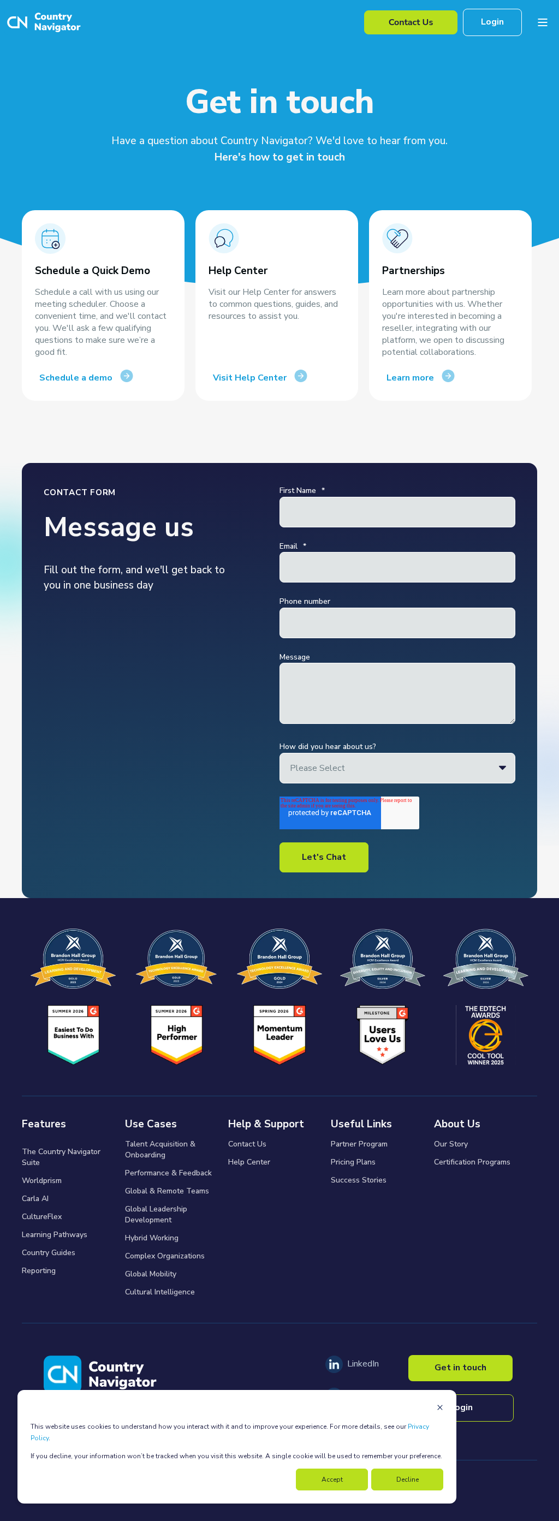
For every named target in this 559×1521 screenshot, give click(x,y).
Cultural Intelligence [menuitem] (160, 1292)
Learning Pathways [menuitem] (54, 1234)
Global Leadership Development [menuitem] (156, 1214)
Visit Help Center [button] (250, 378)
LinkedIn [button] (363, 1364)
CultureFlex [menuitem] (42, 1216)
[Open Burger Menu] (543, 22)
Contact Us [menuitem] (247, 1144)
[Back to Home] (42, 22)
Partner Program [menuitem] (359, 1144)
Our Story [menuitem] (451, 1144)
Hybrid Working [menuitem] (152, 1238)
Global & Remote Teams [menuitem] (167, 1191)
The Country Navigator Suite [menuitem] (61, 1157)
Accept (332, 1479)
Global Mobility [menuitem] (150, 1274)
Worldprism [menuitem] (42, 1180)
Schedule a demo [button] (75, 378)
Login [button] (492, 22)
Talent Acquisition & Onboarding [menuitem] (160, 1149)
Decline (407, 1479)
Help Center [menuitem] (249, 1162)
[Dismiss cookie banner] (440, 1409)
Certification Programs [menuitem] (472, 1162)
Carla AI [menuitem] (35, 1198)
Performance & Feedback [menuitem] (168, 1173)
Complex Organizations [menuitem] (165, 1256)
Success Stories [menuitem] (358, 1180)
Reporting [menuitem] (39, 1270)
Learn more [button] (410, 378)
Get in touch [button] (460, 1368)
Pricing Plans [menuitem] (353, 1162)
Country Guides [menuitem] (48, 1252)
